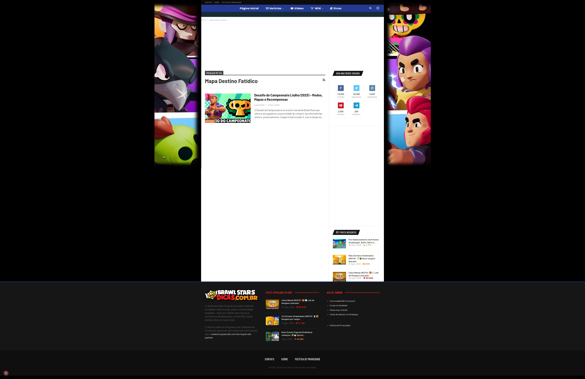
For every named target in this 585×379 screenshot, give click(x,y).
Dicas (337, 8)
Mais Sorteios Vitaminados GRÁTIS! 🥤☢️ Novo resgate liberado (362, 258)
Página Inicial (249, 8)
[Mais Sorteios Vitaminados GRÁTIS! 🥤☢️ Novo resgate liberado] (339, 260)
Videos (299, 8)
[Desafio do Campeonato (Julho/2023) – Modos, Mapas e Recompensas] (228, 108)
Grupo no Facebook (338, 305)
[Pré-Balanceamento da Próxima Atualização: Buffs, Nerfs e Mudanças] (339, 244)
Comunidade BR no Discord (342, 301)
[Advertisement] (292, 46)
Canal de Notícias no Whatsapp (344, 314)
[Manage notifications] (6, 373)
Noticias (275, 8)
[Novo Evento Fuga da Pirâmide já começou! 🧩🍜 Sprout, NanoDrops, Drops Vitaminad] (272, 336)
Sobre (217, 2)
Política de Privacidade (232, 2)
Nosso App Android (338, 310)
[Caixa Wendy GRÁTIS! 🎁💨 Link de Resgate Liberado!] (339, 277)
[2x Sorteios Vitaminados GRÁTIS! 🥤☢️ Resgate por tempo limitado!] (272, 320)
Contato (208, 2)
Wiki (318, 8)
